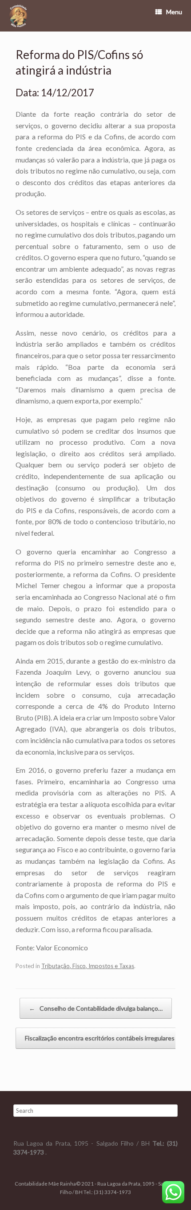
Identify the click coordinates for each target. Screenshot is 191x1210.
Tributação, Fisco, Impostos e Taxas (87, 965)
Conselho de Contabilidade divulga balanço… (96, 1008)
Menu (174, 12)
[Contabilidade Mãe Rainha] (18, 16)
